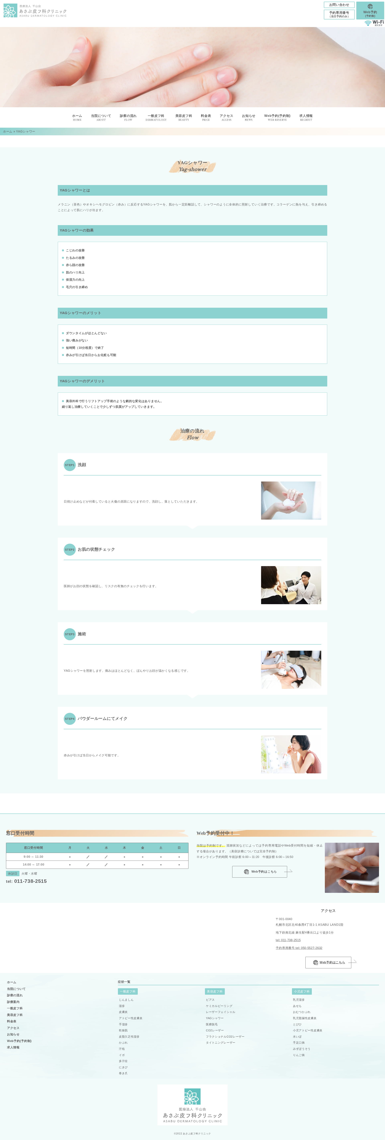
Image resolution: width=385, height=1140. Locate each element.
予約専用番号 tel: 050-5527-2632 (299, 948)
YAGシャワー (215, 1018)
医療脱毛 (212, 1024)
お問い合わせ (339, 4)
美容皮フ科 (15, 1015)
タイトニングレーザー (220, 1042)
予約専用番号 (339, 14)
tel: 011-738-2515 (288, 940)
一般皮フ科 (15, 1008)
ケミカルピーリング (219, 1005)
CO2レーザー (215, 1030)
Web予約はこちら (263, 871)
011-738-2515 (26, 881)
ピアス (210, 999)
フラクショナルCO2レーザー (225, 1036)
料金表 (11, 1021)
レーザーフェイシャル (220, 1012)
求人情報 (306, 117)
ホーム (7, 131)
